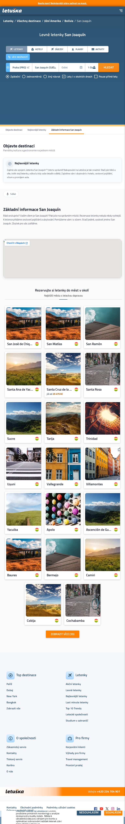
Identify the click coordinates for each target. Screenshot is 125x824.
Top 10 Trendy (74, 708)
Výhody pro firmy (75, 753)
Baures (12, 575)
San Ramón (94, 344)
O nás (10, 771)
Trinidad (91, 439)
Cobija (31, 621)
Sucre (11, 439)
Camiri (90, 575)
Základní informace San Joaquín (66, 129)
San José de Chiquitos (20, 344)
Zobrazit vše (13, 708)
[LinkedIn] (118, 809)
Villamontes (94, 484)
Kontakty (12, 753)
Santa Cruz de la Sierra (60, 389)
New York (12, 696)
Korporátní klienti (75, 747)
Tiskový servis (14, 759)
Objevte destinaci (14, 129)
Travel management (77, 759)
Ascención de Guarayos (99, 530)
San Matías (54, 344)
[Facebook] (95, 809)
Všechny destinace (29, 21)
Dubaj (10, 690)
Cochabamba (75, 621)
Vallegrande (55, 484)
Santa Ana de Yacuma (20, 389)
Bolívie (68, 21)
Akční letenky (73, 684)
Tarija (50, 439)
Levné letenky (73, 690)
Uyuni (11, 484)
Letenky (8, 21)
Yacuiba (12, 530)
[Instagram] (112, 809)
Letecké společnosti (77, 714)
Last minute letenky (77, 702)
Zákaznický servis (16, 747)
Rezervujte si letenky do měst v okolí (62, 290)
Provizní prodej (74, 765)
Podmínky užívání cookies (61, 807)
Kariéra (10, 765)
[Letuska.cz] (12, 10)
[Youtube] (101, 809)
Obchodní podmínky (31, 807)
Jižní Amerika (52, 21)
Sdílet (13, 194)
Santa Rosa (94, 389)
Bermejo (52, 575)
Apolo (51, 530)
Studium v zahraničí (77, 720)
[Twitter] (107, 809)
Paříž (9, 684)
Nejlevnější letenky (37, 129)
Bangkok (11, 702)
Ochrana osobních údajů (20, 810)
